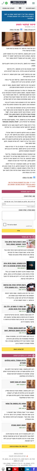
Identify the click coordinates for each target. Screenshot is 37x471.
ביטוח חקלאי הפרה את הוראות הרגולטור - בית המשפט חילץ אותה (14, 287)
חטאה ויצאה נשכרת (18, 425)
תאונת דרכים (31, 186)
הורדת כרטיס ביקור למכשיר (17, 456)
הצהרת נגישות (18, 453)
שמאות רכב (11, 184)
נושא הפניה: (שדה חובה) (27, 210)
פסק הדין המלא (14, 29)
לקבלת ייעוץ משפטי (8, 8)
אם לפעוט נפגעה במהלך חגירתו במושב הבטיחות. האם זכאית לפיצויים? (15, 330)
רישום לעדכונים (30, 8)
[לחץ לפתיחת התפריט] (33, 3)
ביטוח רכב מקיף (30, 184)
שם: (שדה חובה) (29, 196)
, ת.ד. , (18, 460)
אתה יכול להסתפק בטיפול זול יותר (18, 182)
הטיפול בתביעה (20, 184)
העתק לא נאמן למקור (18, 382)
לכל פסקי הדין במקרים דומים (18, 446)
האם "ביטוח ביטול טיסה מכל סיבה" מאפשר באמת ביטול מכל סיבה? (15, 244)
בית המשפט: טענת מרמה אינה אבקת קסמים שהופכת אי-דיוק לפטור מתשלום (14, 265)
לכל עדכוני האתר (18, 349)
